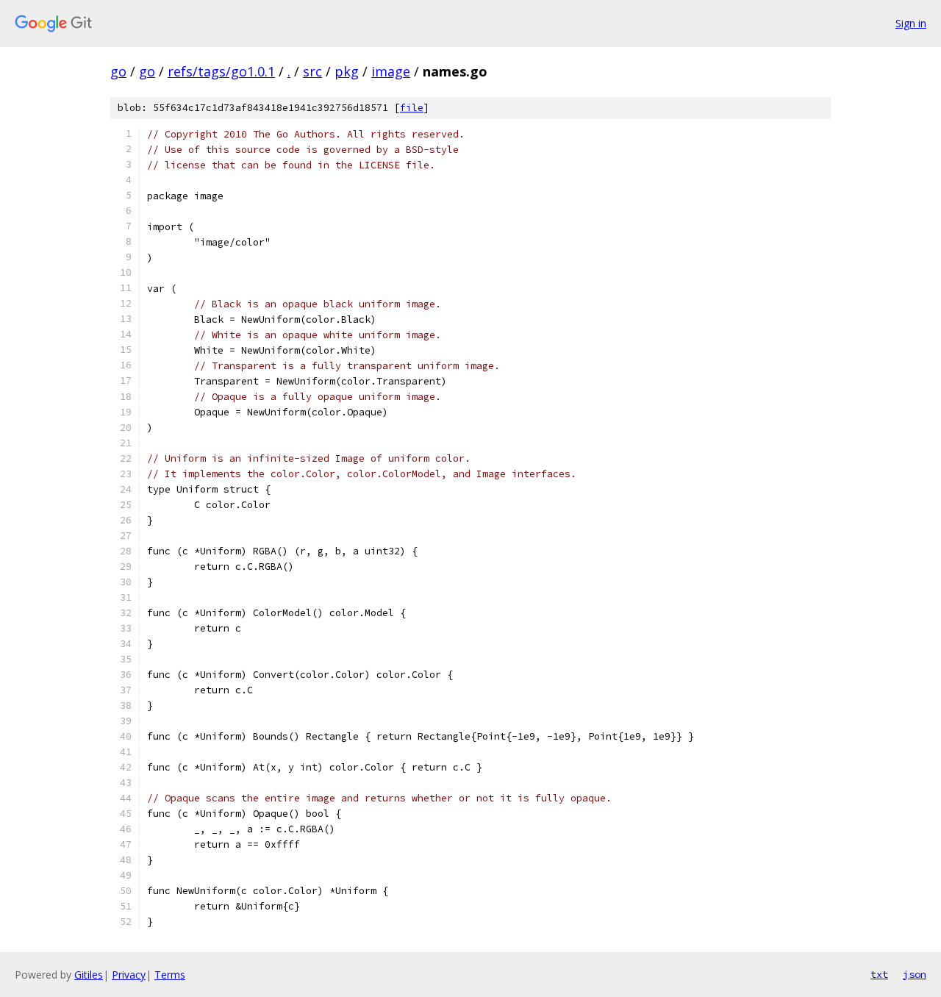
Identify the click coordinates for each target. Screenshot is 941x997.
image (390, 71)
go (118, 71)
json (914, 974)
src (312, 71)
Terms (169, 975)
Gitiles (88, 975)
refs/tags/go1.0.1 (221, 71)
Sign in (910, 23)
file (411, 107)
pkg (346, 71)
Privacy (129, 975)
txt (879, 974)
